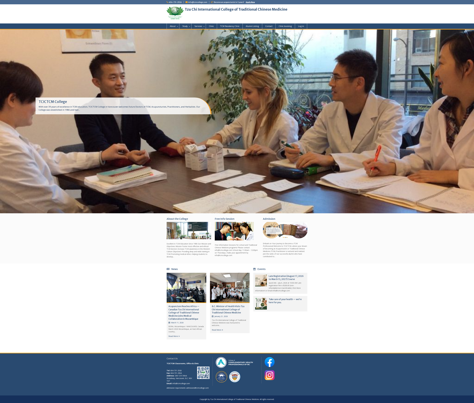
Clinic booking (285, 26)
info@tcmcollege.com (197, 2)
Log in (301, 26)
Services (198, 26)
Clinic (211, 26)
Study (185, 26)
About (173, 26)
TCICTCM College (53, 101)
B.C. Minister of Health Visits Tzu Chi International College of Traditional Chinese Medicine (228, 309)
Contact (268, 26)
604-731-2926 (175, 2)
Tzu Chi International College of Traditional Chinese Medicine (236, 9)
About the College (177, 218)
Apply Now (250, 2)
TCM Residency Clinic (229, 26)
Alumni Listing (252, 26)
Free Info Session (224, 218)
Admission (269, 218)
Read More (173, 336)
